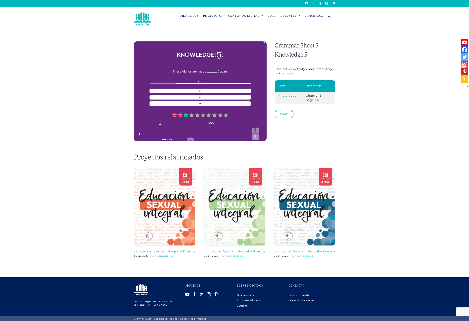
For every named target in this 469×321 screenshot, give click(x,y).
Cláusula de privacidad (193, 319)
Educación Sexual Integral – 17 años (164, 251)
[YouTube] (187, 294)
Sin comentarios (163, 255)
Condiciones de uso (165, 319)
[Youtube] (464, 42)
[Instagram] (464, 64)
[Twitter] (464, 57)
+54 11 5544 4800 (156, 304)
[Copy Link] (464, 79)
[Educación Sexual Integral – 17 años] (164, 170)
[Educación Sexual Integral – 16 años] (234, 170)
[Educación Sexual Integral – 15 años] (304, 170)
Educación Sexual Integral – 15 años (304, 251)
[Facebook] (464, 49)
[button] (329, 15)
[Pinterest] (464, 71)
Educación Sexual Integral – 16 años (234, 251)
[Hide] (467, 86)
